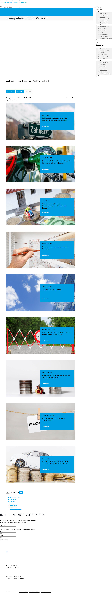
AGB (26, 592)
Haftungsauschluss (46, 592)
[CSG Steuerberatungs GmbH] (13, 3)
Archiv (20, 91)
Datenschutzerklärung (34, 592)
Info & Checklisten (14, 497)
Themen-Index (13, 507)
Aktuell (10, 91)
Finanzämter (13, 499)
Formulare (12, 501)
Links (11, 503)
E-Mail (1, 535)
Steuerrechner (13, 505)
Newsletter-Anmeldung (16, 509)
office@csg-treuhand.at (13, 568)
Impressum (22, 592)
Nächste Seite (71, 98)
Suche (28, 91)
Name (1, 531)
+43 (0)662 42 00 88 (12, 566)
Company (2, 525)
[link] (19, 7)
